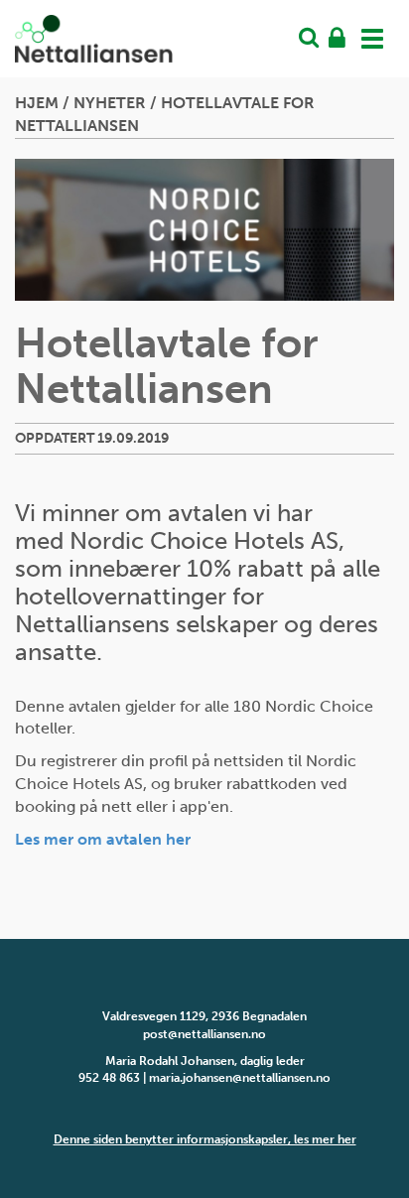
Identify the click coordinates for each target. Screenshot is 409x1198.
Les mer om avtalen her (105, 839)
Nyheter (109, 102)
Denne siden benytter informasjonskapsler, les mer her (205, 1139)
